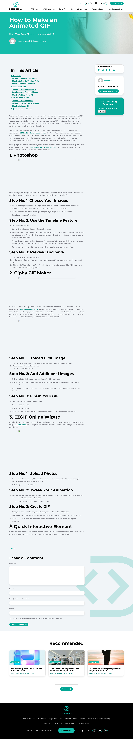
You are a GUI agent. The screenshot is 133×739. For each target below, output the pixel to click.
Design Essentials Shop (115, 9)
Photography (93, 662)
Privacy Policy (84, 723)
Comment (12, 564)
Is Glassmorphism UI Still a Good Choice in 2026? (26, 669)
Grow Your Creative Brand (79, 9)
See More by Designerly (107, 91)
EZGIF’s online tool (20, 425)
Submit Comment (17, 624)
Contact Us (73, 723)
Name (11, 589)
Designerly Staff (23, 41)
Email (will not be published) (18, 599)
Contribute (64, 723)
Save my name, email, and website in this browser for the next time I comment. (37, 619)
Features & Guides (97, 9)
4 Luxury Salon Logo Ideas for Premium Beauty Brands (64, 669)
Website (11, 609)
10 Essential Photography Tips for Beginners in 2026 (105, 669)
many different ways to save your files (42, 147)
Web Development (49, 9)
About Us (55, 723)
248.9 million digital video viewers (32, 133)
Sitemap (47, 723)
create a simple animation (28, 309)
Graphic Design (55, 662)
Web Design (35, 9)
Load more (65, 689)
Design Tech (63, 9)
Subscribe (115, 3)
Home (11, 34)
